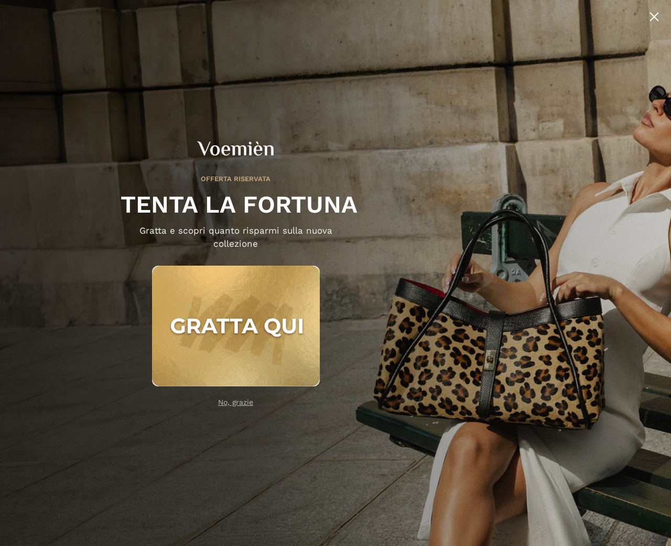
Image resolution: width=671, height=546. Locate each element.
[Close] (654, 16)
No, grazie (235, 402)
